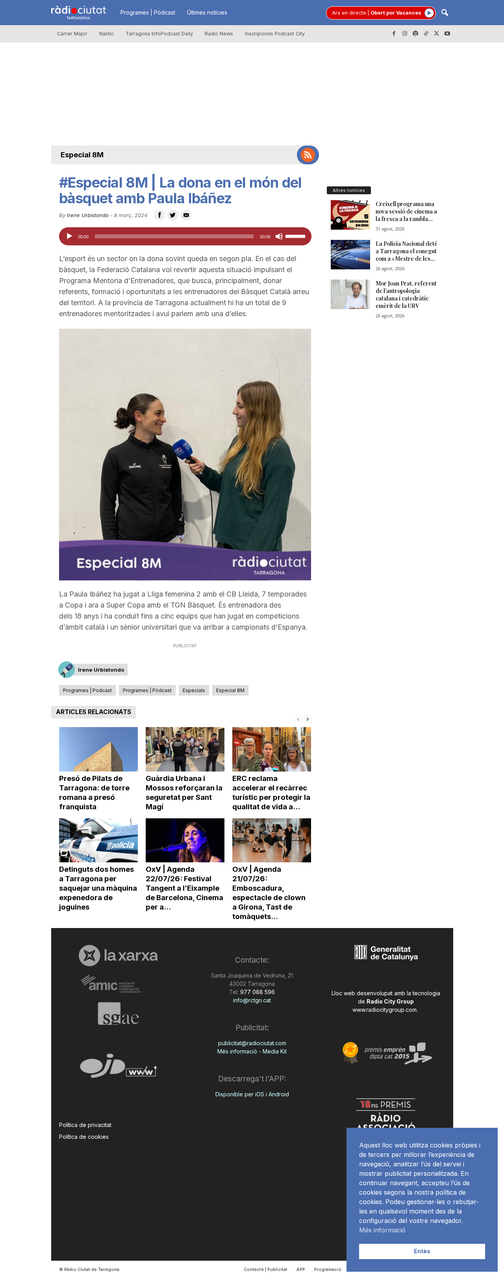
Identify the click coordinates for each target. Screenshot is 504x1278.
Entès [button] (422, 1251)
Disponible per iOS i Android (252, 1094)
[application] (185, 236)
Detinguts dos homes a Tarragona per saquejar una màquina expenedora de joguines (98, 888)
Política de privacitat (85, 1124)
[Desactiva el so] (279, 236)
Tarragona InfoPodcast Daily (159, 34)
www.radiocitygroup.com (384, 1009)
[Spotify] (415, 34)
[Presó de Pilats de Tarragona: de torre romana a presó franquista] (98, 749)
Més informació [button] (382, 1230)
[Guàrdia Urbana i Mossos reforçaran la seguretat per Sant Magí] (185, 749)
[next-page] (307, 719)
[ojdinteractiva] (118, 1069)
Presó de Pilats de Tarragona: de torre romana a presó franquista (94, 792)
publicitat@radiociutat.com (252, 1043)
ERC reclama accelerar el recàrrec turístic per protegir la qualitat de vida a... (271, 792)
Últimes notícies (207, 12)
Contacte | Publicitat (265, 1269)
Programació (327, 1269)
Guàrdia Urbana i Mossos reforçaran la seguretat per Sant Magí (184, 792)
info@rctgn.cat (252, 1000)
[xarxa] (118, 955)
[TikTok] (426, 34)
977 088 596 (257, 992)
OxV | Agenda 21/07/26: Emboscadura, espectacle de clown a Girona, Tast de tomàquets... (269, 893)
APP (300, 1269)
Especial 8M (82, 154)
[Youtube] (447, 34)
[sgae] (118, 1013)
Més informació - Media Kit (252, 1051)
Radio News (219, 34)
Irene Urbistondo (88, 215)
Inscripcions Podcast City (275, 34)
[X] (436, 34)
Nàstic (106, 34)
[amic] (118, 984)
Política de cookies (84, 1136)
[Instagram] (405, 34)
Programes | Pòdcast (147, 12)
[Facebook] (394, 34)
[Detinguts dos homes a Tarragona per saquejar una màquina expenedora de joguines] (98, 840)
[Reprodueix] (69, 236)
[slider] (296, 235)
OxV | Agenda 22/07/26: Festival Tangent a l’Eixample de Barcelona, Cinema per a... (184, 888)
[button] (444, 13)
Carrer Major (72, 34)
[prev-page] (298, 719)
